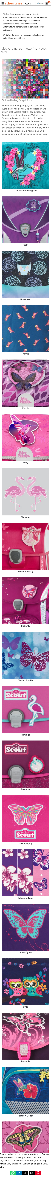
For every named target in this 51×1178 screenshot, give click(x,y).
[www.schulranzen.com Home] (18, 3)
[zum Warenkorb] (47, 4)
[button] (13, 1173)
